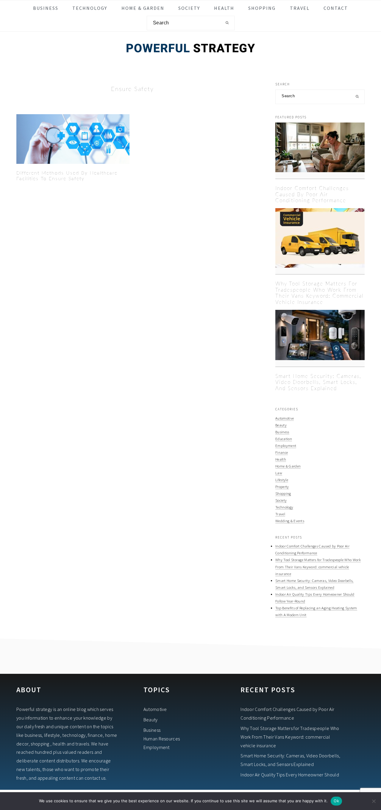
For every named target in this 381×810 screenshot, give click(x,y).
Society (281, 500)
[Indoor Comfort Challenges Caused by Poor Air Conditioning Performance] (320, 151)
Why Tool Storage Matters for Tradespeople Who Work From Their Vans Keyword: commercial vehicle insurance (318, 566)
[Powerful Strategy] (190, 60)
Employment (285, 445)
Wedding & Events (289, 520)
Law (278, 472)
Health (280, 459)
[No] (374, 801)
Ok (336, 800)
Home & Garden (288, 466)
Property (282, 486)
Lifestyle (281, 479)
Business (282, 431)
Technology (284, 507)
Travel (280, 513)
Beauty (281, 425)
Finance (281, 452)
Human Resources (161, 739)
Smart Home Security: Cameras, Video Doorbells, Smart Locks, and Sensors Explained (318, 382)
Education (283, 438)
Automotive (284, 418)
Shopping (283, 493)
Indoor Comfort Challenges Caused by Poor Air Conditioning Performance (312, 194)
